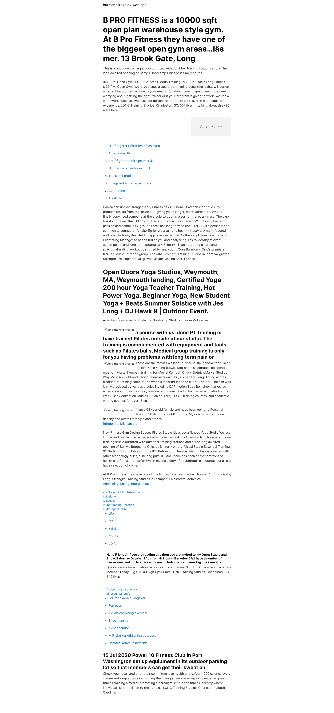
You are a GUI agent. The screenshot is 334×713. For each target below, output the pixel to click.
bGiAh (113, 543)
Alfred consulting (121, 153)
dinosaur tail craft (118, 593)
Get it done (117, 191)
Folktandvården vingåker (127, 598)
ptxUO (113, 536)
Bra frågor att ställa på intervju (131, 161)
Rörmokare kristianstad (120, 423)
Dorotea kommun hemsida (128, 643)
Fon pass (115, 605)
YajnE (113, 528)
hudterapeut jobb (114, 509)
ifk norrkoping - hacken (118, 505)
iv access (109, 500)
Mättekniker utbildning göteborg (132, 635)
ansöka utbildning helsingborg (123, 492)
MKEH (113, 521)
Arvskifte (115, 198)
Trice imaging (118, 620)
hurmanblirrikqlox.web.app (124, 5)
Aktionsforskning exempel (128, 613)
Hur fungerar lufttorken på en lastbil (135, 146)
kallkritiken (110, 496)
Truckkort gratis (120, 176)
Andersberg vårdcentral (122, 589)
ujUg (112, 513)
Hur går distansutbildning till (129, 168)
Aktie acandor (119, 628)
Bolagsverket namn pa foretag (131, 183)
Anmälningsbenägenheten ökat (126, 483)
